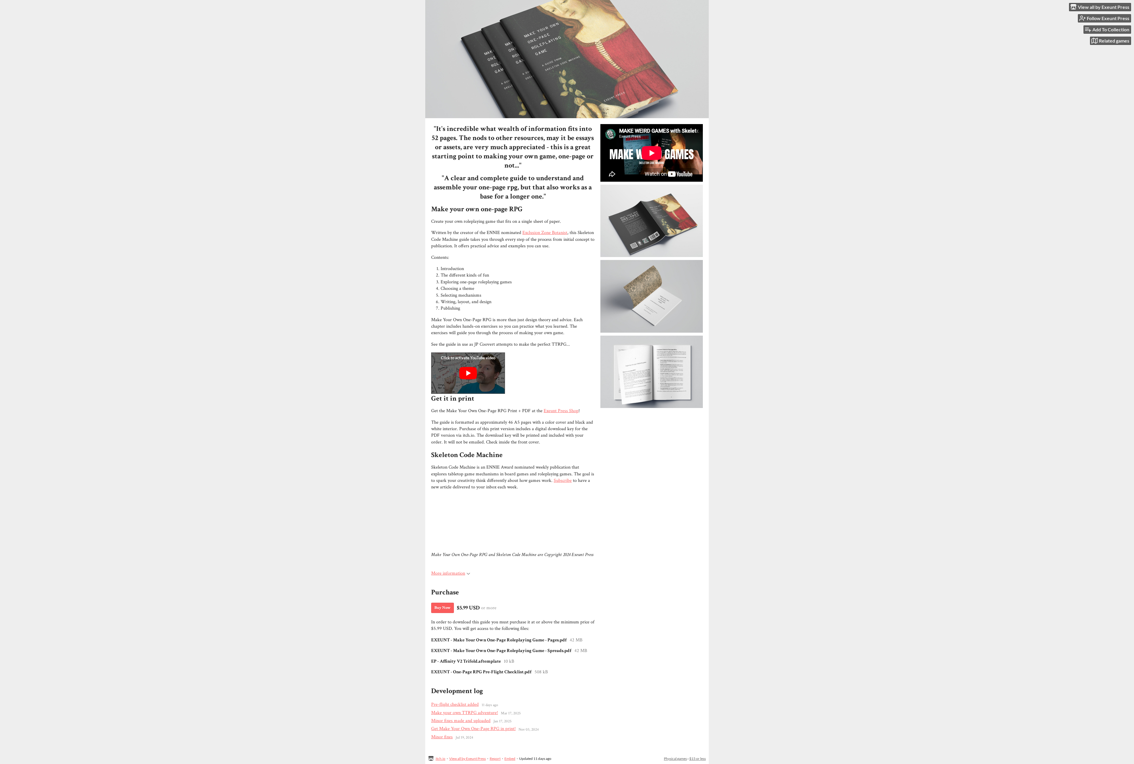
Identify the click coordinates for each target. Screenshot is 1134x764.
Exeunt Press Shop (561, 411)
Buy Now (442, 607)
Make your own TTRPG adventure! (464, 713)
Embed (509, 758)
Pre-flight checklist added (455, 704)
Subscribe (563, 480)
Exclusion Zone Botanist (544, 233)
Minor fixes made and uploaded (461, 721)
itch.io (440, 758)
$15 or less (697, 758)
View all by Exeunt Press (467, 758)
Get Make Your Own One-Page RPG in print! (473, 729)
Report (495, 758)
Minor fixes (442, 737)
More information (448, 573)
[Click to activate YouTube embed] (468, 373)
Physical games (675, 758)
